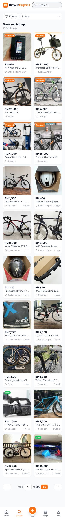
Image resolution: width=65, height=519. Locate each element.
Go (44, 487)
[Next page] (58, 487)
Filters (13, 16)
